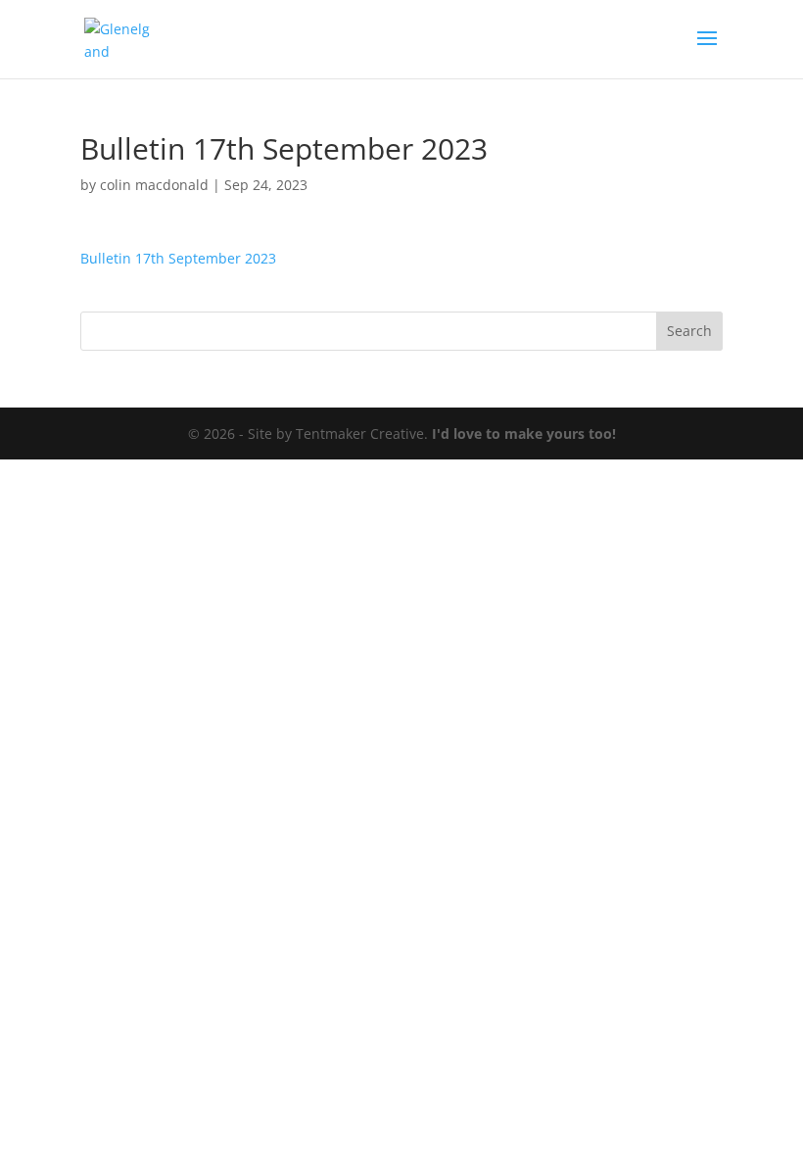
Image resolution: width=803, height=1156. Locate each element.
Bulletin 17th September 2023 (178, 258)
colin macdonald (154, 184)
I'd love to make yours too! (524, 433)
